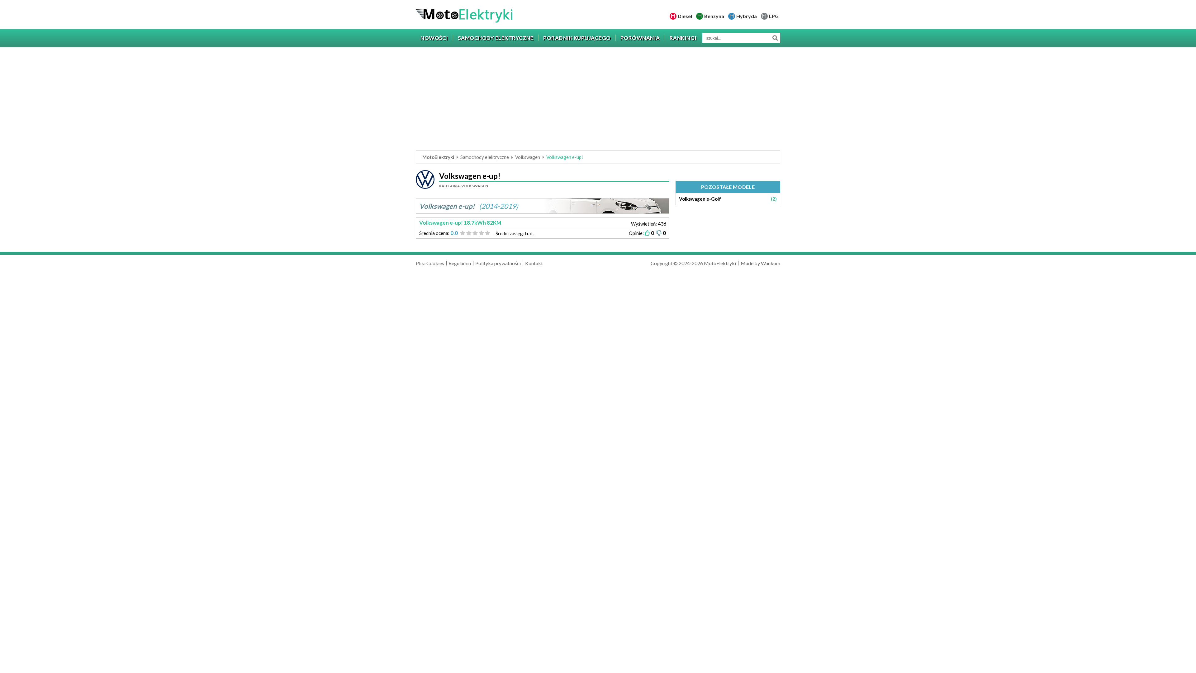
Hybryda (746, 16)
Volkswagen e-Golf (728, 199)
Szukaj (775, 38)
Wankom (770, 263)
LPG (774, 16)
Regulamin (459, 263)
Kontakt (534, 263)
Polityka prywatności (498, 263)
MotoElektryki (438, 157)
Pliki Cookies (430, 263)
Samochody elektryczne (484, 157)
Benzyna (714, 16)
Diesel (685, 16)
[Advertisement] (598, 100)
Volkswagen (527, 157)
